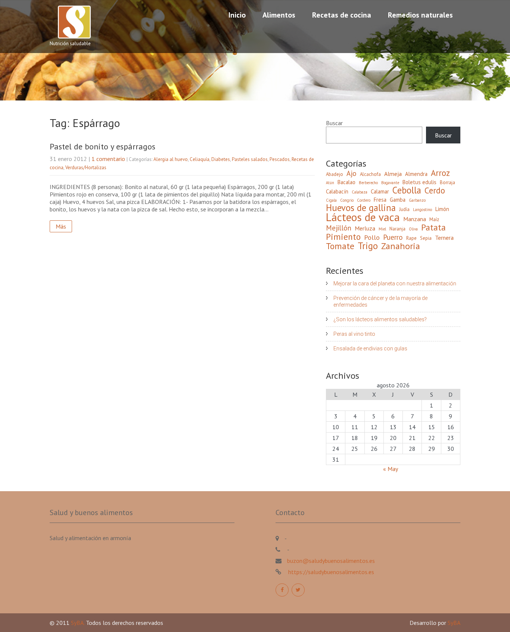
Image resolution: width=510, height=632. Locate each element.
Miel (382, 229)
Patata (433, 227)
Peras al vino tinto (354, 334)
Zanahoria (400, 246)
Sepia (426, 238)
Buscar (334, 123)
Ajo (351, 173)
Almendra (416, 173)
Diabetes (220, 159)
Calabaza (359, 192)
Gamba (397, 199)
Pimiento (343, 236)
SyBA (454, 622)
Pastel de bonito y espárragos (102, 146)
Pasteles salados (250, 159)
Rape (411, 238)
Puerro (393, 237)
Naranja (397, 229)
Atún (330, 182)
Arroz (440, 173)
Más (61, 226)
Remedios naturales (420, 15)
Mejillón (338, 228)
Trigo (368, 246)
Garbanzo (417, 200)
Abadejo (334, 174)
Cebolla (406, 190)
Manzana (414, 219)
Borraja (447, 182)
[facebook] (282, 590)
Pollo (372, 237)
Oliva (413, 229)
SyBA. (78, 622)
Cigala (331, 200)
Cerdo (435, 190)
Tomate (340, 246)
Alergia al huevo (170, 159)
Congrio (347, 200)
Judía (404, 209)
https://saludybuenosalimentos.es (330, 572)
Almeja (393, 173)
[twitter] (298, 590)
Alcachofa (370, 174)
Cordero (363, 200)
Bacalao (346, 182)
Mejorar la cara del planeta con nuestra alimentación (394, 283)
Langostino (422, 209)
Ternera (444, 237)
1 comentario (108, 158)
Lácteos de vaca (363, 217)
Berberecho (368, 182)
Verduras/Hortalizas (85, 167)
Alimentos (278, 15)
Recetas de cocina (341, 15)
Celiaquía (199, 159)
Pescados (280, 159)
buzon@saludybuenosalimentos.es (331, 560)
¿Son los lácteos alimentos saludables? (380, 319)
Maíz (434, 219)
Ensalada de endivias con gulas (370, 348)
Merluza (365, 228)
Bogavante (390, 182)
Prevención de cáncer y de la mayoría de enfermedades (380, 301)
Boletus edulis (419, 182)
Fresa (380, 199)
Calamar (380, 191)
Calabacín (337, 191)
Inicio (237, 15)
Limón (442, 209)
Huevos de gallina (361, 207)
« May (390, 469)
